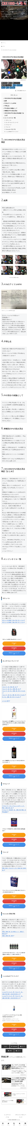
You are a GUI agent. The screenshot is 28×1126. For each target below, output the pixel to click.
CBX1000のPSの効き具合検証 (13, 98)
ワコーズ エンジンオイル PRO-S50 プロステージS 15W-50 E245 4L (14, 891)
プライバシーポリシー (20, 1114)
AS (14, 85)
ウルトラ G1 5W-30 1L (9, 687)
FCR (11, 82)
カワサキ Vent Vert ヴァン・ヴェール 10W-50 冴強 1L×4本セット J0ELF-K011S (13, 953)
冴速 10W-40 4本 (7, 936)
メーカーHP (5, 701)
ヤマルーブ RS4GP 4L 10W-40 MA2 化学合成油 (13, 829)
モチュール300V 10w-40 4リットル (12, 622)
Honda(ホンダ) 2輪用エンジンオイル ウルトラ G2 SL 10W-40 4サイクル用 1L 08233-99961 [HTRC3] (13, 723)
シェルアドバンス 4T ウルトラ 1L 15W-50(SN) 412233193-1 (12, 1015)
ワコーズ (8, 127)
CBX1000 (5, 82)
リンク (20, 1117)
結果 (5, 100)
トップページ (7, 1114)
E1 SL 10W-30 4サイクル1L (11, 697)
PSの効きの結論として (10, 108)
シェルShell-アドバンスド (12, 131)
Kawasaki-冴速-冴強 (11, 129)
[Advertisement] (14, 30)
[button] (18, 1051)
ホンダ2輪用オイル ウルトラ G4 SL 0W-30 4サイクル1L (13, 761)
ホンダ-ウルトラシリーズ (12, 122)
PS (8, 87)
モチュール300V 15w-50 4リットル (12, 620)
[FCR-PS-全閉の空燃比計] (14, 77)
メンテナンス (17, 82)
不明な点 (6, 105)
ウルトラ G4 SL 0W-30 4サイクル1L (13, 695)
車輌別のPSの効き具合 (10, 110)
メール (7, 1117)
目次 (12, 95)
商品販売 (13, 87)
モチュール (8, 120)
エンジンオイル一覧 (10, 118)
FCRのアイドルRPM (10, 103)
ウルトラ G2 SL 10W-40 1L (11, 689)
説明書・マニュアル (7, 85)
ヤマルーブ (8, 124)
